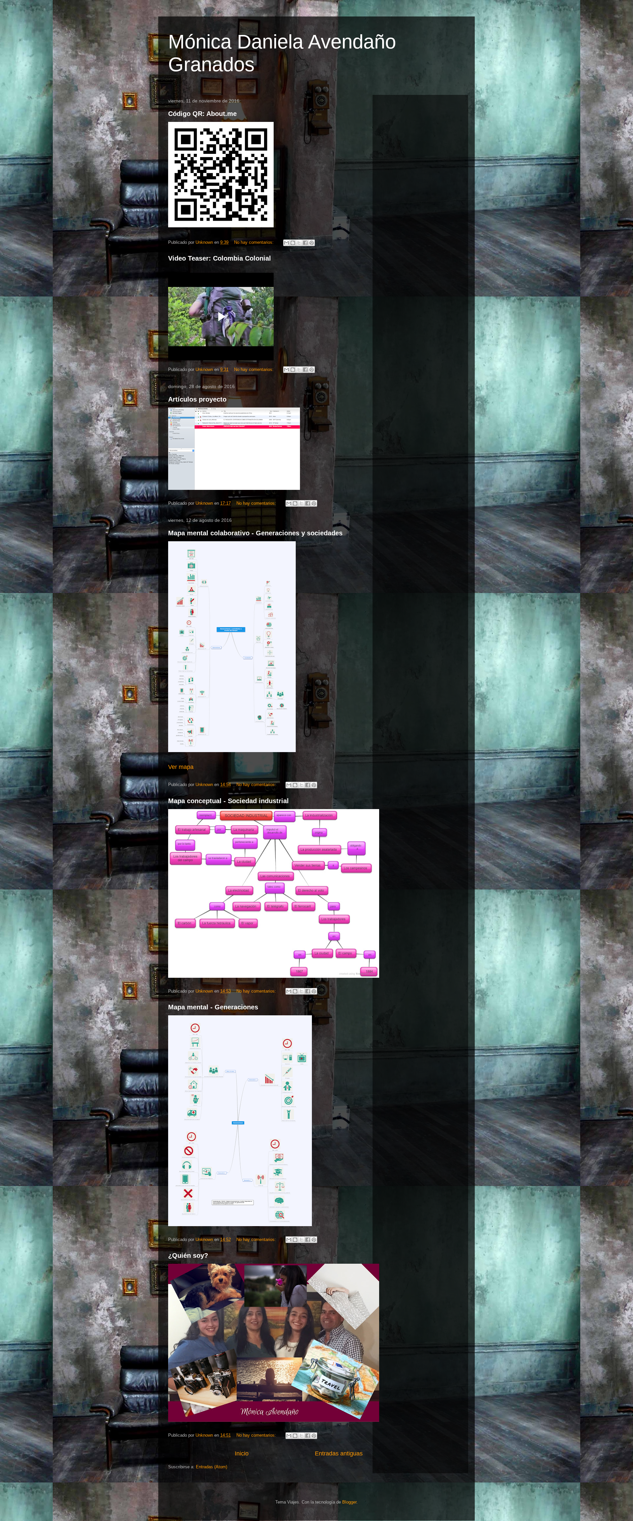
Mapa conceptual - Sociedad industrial (228, 800)
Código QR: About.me (202, 113)
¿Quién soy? (188, 1255)
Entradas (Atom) (211, 1466)
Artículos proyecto (197, 399)
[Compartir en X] (299, 242)
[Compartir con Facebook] (305, 242)
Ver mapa (181, 767)
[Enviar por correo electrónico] (286, 242)
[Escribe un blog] (292, 242)
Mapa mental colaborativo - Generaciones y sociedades (255, 533)
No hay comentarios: (254, 242)
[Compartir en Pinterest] (311, 242)
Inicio (242, 1453)
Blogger (349, 1502)
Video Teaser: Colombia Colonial (219, 258)
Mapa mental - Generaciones (213, 1007)
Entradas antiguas (339, 1453)
